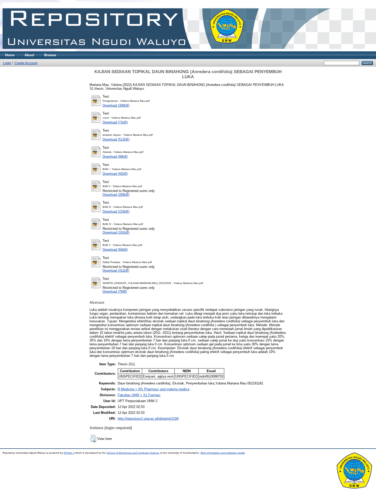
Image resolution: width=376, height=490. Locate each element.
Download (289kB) (116, 195)
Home (9, 55)
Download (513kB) (116, 139)
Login (7, 63)
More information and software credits (223, 452)
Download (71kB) (115, 122)
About (29, 55)
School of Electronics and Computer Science (133, 452)
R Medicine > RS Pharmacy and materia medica (153, 389)
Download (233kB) (116, 211)
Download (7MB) (115, 291)
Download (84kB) (115, 250)
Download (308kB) (116, 105)
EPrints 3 (69, 452)
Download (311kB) (116, 270)
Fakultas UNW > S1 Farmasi (139, 395)
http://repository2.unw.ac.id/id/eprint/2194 (148, 418)
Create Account (26, 63)
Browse (50, 55)
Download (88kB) (115, 156)
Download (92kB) (115, 174)
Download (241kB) (116, 232)
